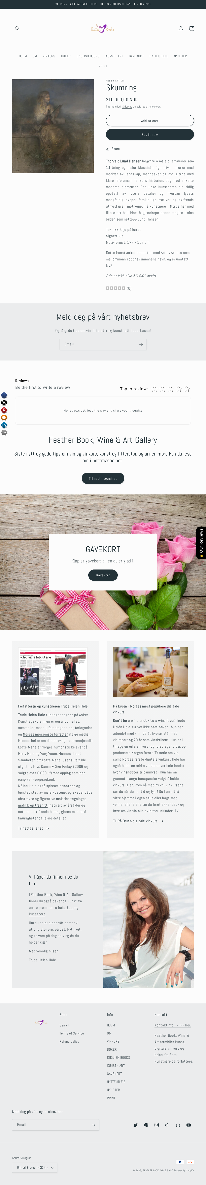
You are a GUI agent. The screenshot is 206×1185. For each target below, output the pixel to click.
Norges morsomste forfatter (45, 734)
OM (109, 1033)
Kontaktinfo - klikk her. (172, 1025)
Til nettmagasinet (103, 478)
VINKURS (113, 1041)
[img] (115, 288)
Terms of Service (72, 1033)
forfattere (65, 907)
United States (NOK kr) (32, 1168)
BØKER (112, 1049)
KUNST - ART (116, 1066)
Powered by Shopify (184, 1170)
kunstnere (37, 913)
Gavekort (103, 575)
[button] (17, 28)
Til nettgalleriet (30, 828)
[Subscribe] (141, 344)
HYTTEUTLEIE (116, 1082)
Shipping (127, 106)
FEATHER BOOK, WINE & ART (158, 1170)
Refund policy (69, 1041)
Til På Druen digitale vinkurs (135, 820)
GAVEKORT (114, 1074)
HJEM (111, 1025)
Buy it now (150, 134)
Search (65, 1025)
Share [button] (115, 149)
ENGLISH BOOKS (118, 1057)
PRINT (111, 1098)
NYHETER (113, 1090)
